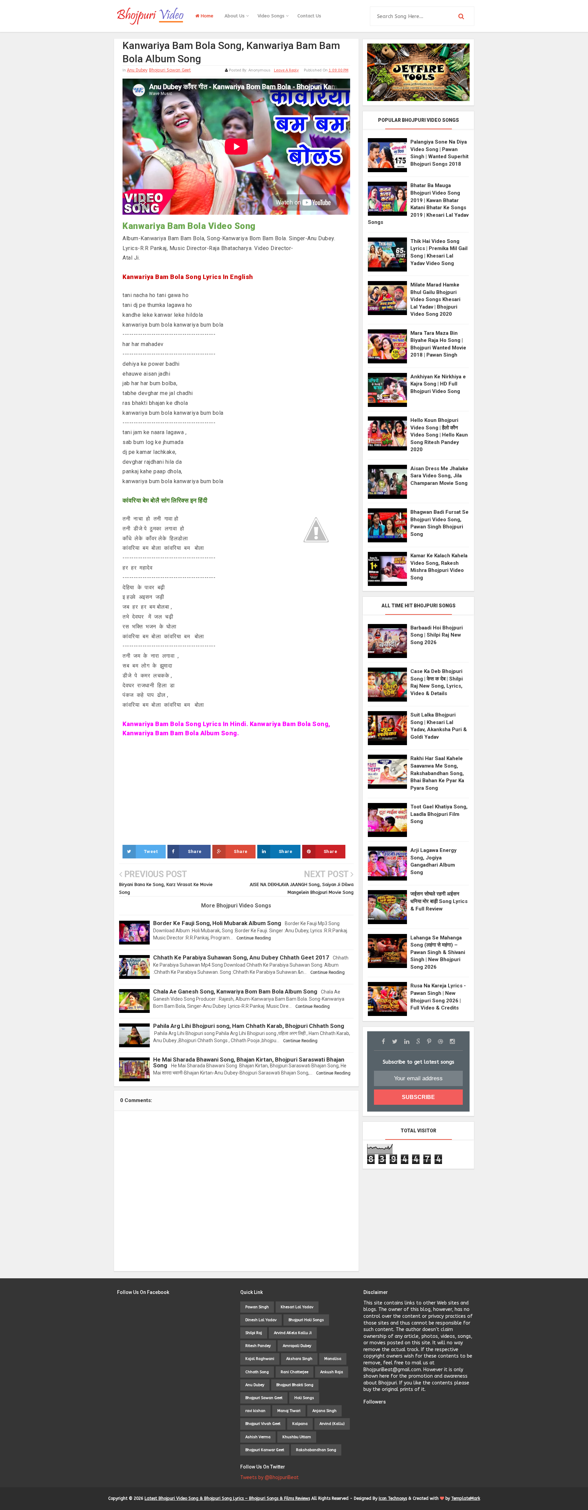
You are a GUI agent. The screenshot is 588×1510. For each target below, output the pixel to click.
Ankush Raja (331, 1372)
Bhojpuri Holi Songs (306, 1320)
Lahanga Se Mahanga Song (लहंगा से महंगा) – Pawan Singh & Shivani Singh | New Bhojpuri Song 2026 (437, 952)
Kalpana (300, 1424)
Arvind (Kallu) (332, 1424)
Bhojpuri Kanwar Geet (264, 1450)
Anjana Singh (324, 1411)
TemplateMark (465, 1498)
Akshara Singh (299, 1359)
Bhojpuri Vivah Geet (262, 1424)
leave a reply (286, 70)
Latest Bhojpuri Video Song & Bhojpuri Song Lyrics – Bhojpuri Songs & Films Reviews (227, 1498)
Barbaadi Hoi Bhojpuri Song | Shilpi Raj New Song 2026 (436, 635)
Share (195, 851)
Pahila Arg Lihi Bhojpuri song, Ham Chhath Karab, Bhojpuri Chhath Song (248, 1025)
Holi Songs (304, 1398)
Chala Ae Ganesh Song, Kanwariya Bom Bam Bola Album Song (235, 991)
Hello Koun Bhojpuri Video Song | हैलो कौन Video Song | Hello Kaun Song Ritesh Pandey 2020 (439, 435)
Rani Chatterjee (294, 1372)
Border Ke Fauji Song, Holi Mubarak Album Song (217, 923)
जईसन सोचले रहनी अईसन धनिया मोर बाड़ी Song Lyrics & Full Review (439, 901)
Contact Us (309, 15)
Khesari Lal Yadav (297, 1307)
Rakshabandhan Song (316, 1450)
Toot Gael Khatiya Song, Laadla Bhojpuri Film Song (439, 814)
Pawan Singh (257, 1307)
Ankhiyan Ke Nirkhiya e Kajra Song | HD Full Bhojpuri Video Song (438, 384)
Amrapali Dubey (297, 1346)
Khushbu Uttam (296, 1437)
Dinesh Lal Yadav (261, 1320)
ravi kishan (255, 1411)
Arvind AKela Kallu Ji (293, 1333)
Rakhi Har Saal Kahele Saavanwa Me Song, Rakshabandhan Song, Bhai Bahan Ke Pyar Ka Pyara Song (437, 773)
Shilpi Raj (253, 1333)
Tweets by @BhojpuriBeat (269, 1477)
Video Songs (272, 15)
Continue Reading (253, 938)
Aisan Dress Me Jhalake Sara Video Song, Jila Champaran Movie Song (439, 475)
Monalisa (332, 1359)
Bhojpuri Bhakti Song (294, 1385)
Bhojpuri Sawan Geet (170, 70)
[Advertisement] (236, 794)
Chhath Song (257, 1372)
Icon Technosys (393, 1498)
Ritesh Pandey (258, 1346)
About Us (235, 15)
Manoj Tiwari (288, 1411)
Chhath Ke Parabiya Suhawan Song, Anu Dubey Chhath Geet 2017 (241, 957)
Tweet (151, 851)
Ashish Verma (258, 1437)
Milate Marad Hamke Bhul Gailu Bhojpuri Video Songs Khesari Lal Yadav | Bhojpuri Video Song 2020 (435, 299)
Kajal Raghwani (259, 1359)
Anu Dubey (137, 70)
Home (206, 15)
